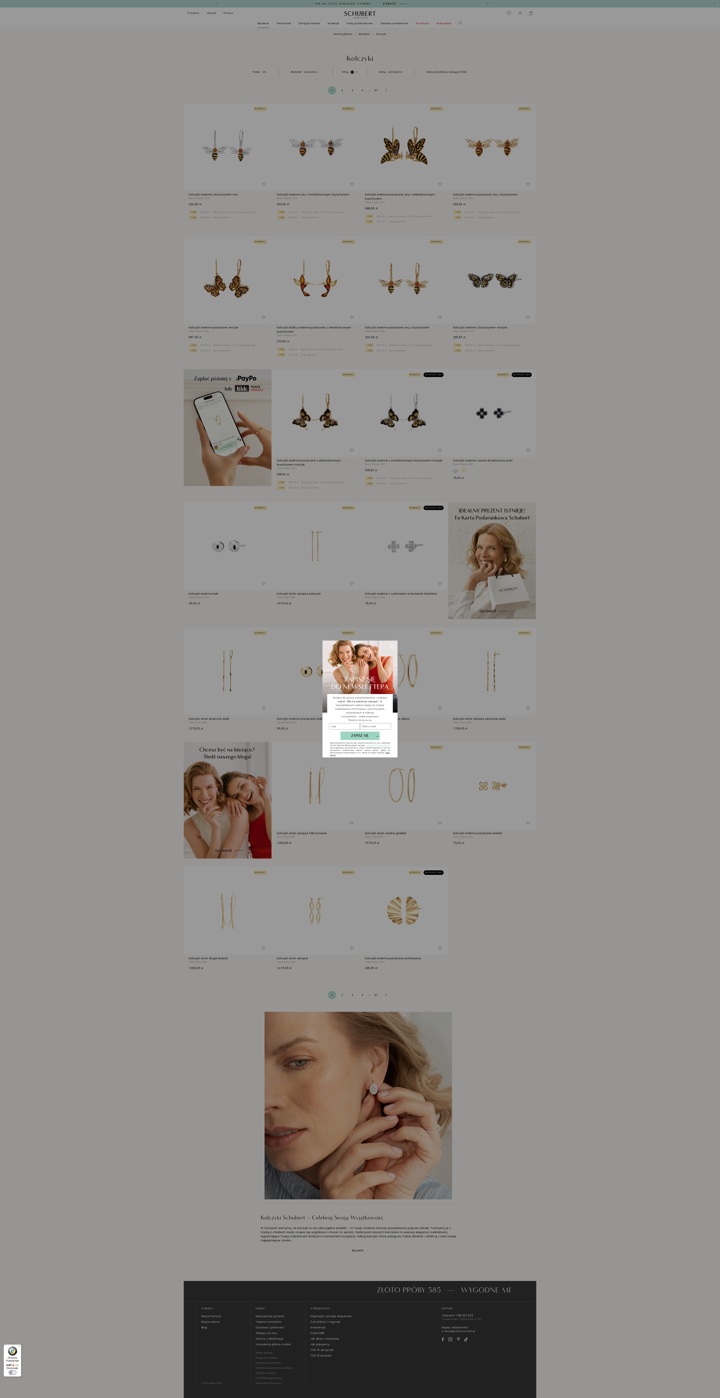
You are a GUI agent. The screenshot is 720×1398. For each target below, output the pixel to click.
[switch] (12, 1372)
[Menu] (19, 1347)
